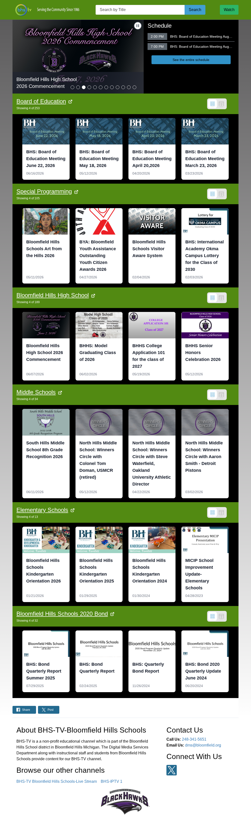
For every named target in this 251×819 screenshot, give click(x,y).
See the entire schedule (191, 60)
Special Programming (44, 191)
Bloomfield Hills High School (52, 295)
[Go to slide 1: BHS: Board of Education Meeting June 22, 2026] (72, 87)
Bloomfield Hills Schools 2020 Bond (62, 613)
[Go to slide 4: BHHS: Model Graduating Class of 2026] (89, 87)
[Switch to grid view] (212, 103)
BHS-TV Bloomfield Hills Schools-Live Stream (56, 781)
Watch (229, 10)
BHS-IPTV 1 (111, 781)
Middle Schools (36, 392)
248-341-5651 (194, 739)
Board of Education (41, 101)
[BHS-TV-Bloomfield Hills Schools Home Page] (47, 9)
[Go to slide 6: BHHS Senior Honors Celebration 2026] (100, 87)
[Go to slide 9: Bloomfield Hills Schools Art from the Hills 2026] (117, 87)
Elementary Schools (42, 510)
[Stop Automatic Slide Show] (138, 26)
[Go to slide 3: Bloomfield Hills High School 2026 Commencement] (84, 87)
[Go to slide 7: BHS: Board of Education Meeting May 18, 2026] (106, 87)
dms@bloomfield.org (203, 745)
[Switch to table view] (221, 103)
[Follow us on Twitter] (171, 770)
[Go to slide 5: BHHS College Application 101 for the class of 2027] (95, 87)
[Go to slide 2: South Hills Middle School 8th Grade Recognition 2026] (78, 87)
